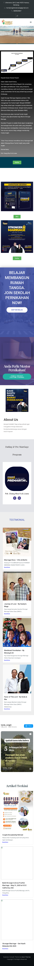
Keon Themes (26, 957)
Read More (7, 567)
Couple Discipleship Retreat (12, 835)
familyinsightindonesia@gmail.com (17, 8)
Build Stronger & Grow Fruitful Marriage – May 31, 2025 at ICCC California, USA (14, 885)
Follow (30, 726)
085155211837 (17, 11)
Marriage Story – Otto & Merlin (15, 560)
